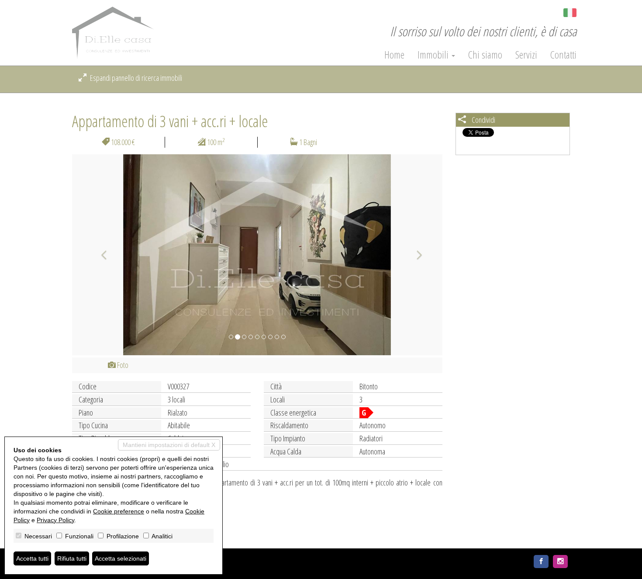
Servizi (526, 54)
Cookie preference (118, 511)
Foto (122, 365)
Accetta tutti (32, 558)
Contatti (563, 54)
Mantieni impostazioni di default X (169, 444)
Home (394, 54)
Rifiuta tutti (71, 558)
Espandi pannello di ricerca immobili (135, 78)
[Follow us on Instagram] (560, 561)
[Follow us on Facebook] (541, 561)
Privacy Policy (55, 520)
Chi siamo (485, 54)
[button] (100, 254)
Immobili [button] (434, 54)
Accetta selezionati (120, 558)
